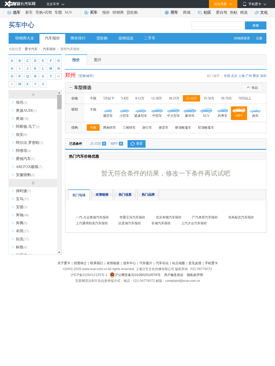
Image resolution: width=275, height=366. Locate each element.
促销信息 (125, 38)
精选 (244, 12)
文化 (264, 12)
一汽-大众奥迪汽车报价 (92, 217)
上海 (241, 76)
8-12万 (139, 98)
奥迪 (22, 119)
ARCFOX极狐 (29, 167)
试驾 (48, 12)
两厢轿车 (109, 127)
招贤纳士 (80, 263)
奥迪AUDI (26, 111)
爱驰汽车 (25, 159)
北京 (234, 76)
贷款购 (132, 12)
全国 (227, 76)
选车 (16, 12)
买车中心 (21, 24)
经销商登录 (242, 38)
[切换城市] (85, 76)
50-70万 (226, 98)
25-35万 (191, 98)
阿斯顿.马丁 (27, 127)
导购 (39, 12)
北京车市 (52, 4)
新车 (29, 12)
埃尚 (21, 102)
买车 (93, 12)
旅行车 (147, 127)
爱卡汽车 (31, 49)
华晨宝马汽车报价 (132, 217)
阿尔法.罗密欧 (29, 143)
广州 (248, 76)
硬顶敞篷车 (183, 127)
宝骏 (21, 207)
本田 (22, 231)
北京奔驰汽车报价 (169, 217)
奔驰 (22, 215)
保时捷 (23, 191)
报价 (106, 12)
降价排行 (78, 38)
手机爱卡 (211, 263)
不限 (93, 98)
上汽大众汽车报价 (194, 223)
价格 (74, 98)
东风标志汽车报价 (241, 217)
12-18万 (156, 98)
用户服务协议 (174, 275)
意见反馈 (195, 263)
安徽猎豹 (25, 175)
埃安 (21, 135)
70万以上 (244, 98)
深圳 (263, 76)
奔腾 (21, 223)
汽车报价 (52, 38)
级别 (74, 109)
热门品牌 (148, 194)
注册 (259, 38)
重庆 (256, 76)
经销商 (118, 12)
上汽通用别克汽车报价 (92, 223)
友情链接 (102, 194)
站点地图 (178, 263)
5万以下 (108, 98)
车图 (58, 12)
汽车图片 (145, 263)
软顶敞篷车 (206, 127)
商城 (186, 12)
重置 (139, 143)
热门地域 (79, 195)
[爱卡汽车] (20, 4)
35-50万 (209, 98)
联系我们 (96, 263)
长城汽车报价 (161, 223)
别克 (22, 239)
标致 (21, 247)
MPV (114, 143)
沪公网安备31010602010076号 (138, 275)
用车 (174, 12)
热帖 (233, 12)
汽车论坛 (162, 263)
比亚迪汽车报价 (129, 223)
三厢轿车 (129, 127)
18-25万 (174, 98)
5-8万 (125, 98)
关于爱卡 (63, 263)
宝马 (22, 199)
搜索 (255, 25)
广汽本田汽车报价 (205, 217)
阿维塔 (23, 151)
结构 (74, 127)
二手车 (149, 38)
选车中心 (129, 263)
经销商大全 (24, 38)
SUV (68, 12)
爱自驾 (221, 12)
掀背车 (163, 127)
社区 (207, 12)
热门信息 (125, 194)
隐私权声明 (195, 275)
